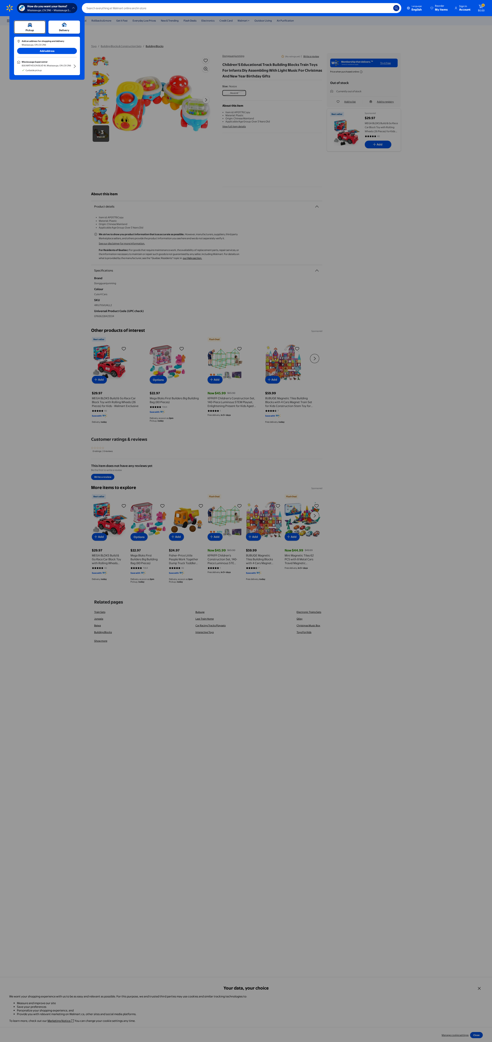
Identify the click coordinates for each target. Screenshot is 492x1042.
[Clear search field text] (387, 8)
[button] (439, 8)
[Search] (396, 8)
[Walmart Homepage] (10, 8)
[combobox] (241, 8)
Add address (47, 50)
